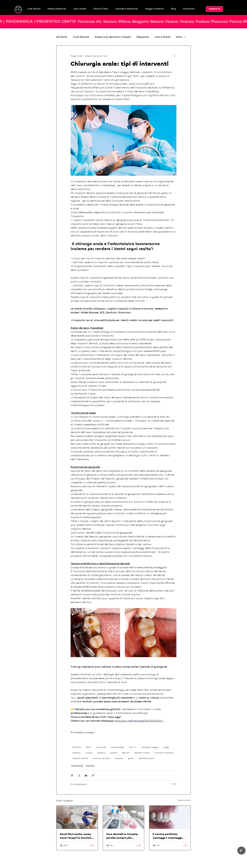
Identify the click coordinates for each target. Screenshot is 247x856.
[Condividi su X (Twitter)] (79, 775)
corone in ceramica (164, 752)
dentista (76, 747)
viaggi (166, 747)
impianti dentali (80, 758)
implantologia (117, 747)
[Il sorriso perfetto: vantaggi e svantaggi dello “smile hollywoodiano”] (170, 817)
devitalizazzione (146, 758)
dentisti (126, 752)
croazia (88, 752)
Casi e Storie (162, 36)
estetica (101, 752)
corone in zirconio (101, 758)
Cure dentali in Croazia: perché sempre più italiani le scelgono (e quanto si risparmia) (122, 836)
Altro (179, 36)
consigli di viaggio (149, 747)
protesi (113, 752)
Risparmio (143, 36)
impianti (76, 752)
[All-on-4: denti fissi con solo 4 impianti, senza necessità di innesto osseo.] (77, 817)
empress (119, 758)
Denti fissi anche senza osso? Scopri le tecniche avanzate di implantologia (76, 836)
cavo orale (101, 747)
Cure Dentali (81, 36)
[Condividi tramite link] (93, 775)
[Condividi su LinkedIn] (86, 775)
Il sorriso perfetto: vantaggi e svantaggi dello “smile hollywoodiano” (167, 836)
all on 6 (132, 747)
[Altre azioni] (174, 56)
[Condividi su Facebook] (72, 775)
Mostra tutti (184, 800)
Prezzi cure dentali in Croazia (113, 36)
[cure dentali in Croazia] (123, 817)
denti (88, 747)
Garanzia (90, 765)
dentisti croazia (142, 752)
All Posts (61, 36)
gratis (131, 758)
